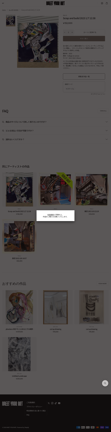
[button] (105, 383)
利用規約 (50, 215)
